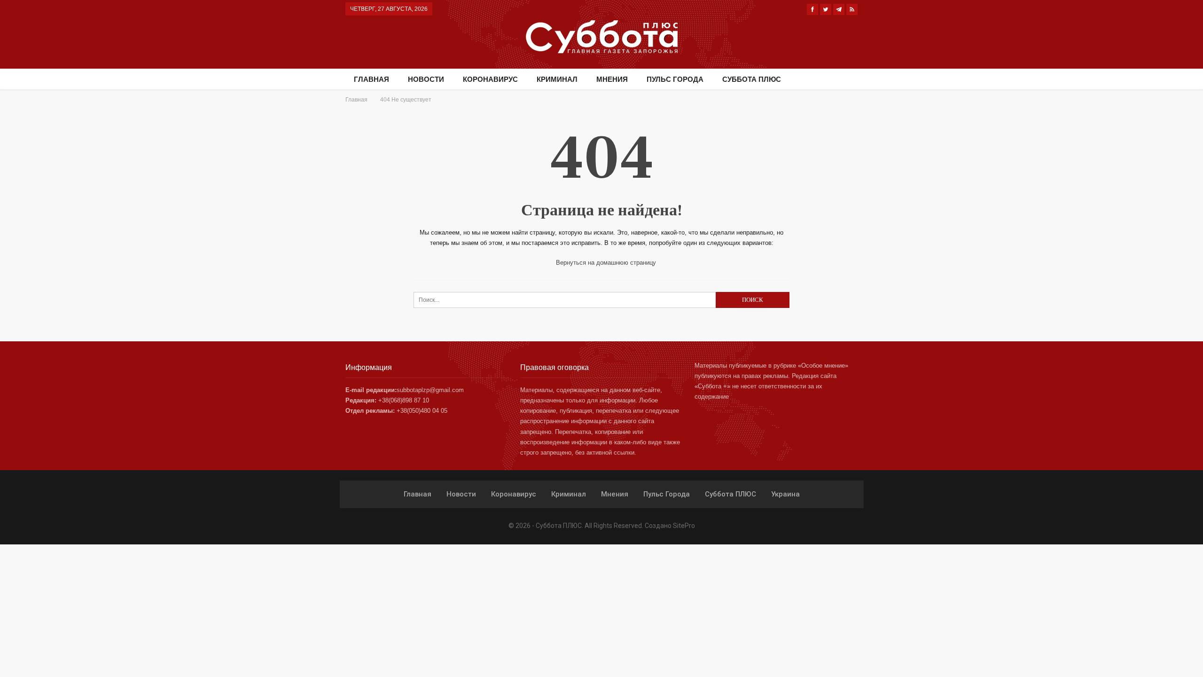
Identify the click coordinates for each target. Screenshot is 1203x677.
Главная (371, 79)
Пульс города (675, 79)
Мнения (612, 79)
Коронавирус (490, 79)
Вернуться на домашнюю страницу (605, 262)
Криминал (557, 79)
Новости (426, 79)
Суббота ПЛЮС (751, 79)
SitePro (684, 525)
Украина (785, 494)
